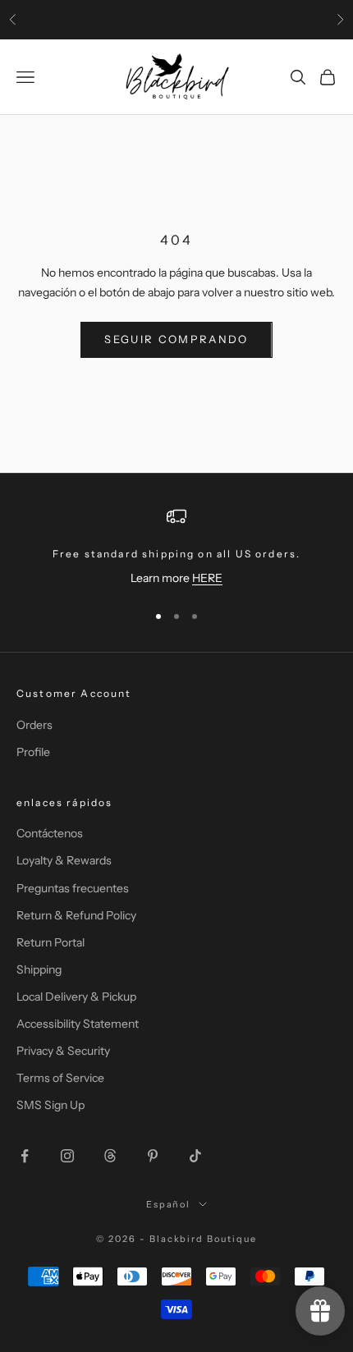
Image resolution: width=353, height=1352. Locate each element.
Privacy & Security (63, 1050)
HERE (207, 578)
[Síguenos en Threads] (110, 1156)
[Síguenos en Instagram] (67, 1156)
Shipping (39, 969)
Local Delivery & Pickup (76, 996)
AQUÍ (304, 20)
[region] (176, 547)
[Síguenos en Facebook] (24, 1156)
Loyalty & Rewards (64, 860)
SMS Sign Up (50, 1105)
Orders (34, 724)
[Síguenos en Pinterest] (152, 1156)
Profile (33, 752)
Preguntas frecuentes (72, 888)
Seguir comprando (176, 339)
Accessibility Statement (77, 1023)
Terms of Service (60, 1077)
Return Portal (50, 942)
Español (168, 1204)
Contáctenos (49, 833)
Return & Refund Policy (76, 915)
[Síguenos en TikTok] (195, 1156)
